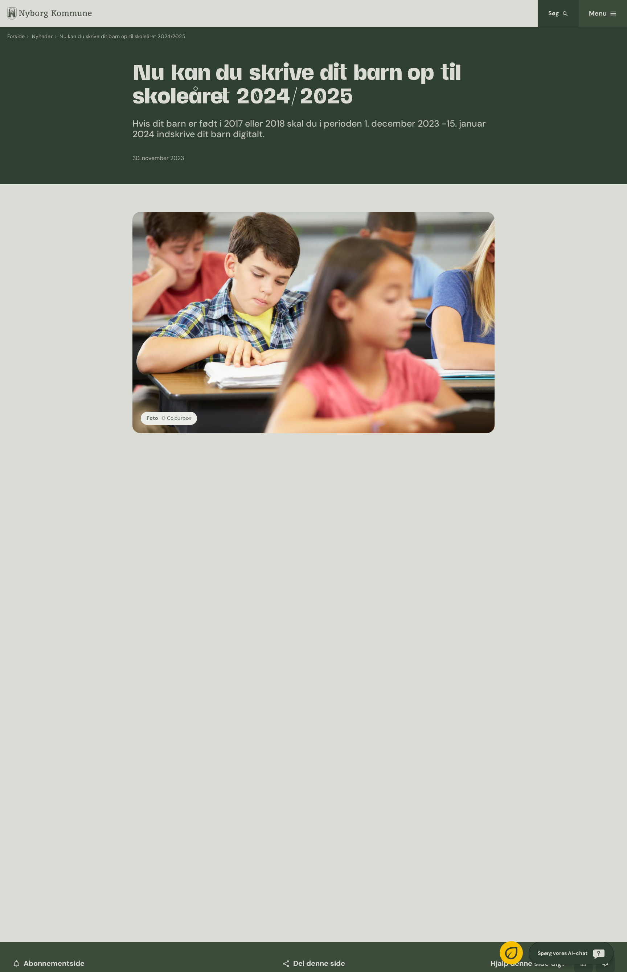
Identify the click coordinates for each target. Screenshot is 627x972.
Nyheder (42, 36)
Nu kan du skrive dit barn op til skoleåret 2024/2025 (122, 36)
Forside (16, 36)
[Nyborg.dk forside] (49, 13)
